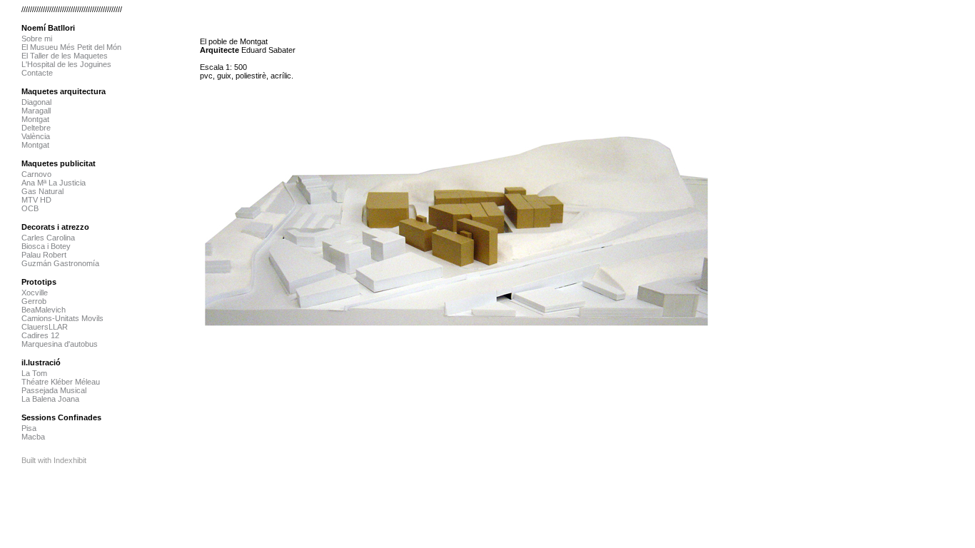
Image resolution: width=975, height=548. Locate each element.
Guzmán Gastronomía (60, 263)
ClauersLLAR (44, 327)
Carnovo (36, 174)
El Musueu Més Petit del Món (71, 47)
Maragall (36, 110)
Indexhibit (70, 460)
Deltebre (36, 127)
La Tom (34, 373)
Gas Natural (42, 191)
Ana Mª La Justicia (53, 182)
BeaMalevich (43, 309)
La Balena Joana (50, 399)
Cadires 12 (40, 335)
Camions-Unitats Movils (62, 318)
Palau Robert (43, 254)
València (35, 136)
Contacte (37, 72)
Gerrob (33, 301)
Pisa (28, 428)
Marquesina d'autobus (59, 344)
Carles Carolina (48, 237)
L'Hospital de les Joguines (66, 64)
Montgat (35, 119)
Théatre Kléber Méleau (60, 381)
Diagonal (36, 102)
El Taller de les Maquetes (64, 55)
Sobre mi (36, 38)
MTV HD (36, 200)
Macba (33, 436)
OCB (30, 208)
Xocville (34, 292)
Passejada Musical (53, 390)
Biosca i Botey (46, 246)
